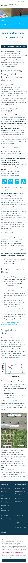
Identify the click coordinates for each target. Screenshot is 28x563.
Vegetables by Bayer (6, 519)
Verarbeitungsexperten (7, 502)
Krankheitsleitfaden (20, 488)
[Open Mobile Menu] (2, 5)
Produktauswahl (5, 488)
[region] (14, 549)
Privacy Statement (6, 552)
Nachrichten (18, 498)
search (26, 5)
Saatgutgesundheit (19, 519)
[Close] (26, 537)
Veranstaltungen (19, 501)
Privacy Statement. (20, 557)
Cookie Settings (14, 560)
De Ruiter (3, 491)
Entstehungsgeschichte (21, 527)
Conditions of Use (19, 552)
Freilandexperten (5, 498)
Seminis (3, 495)
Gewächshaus (5, 505)
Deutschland (21, 1)
